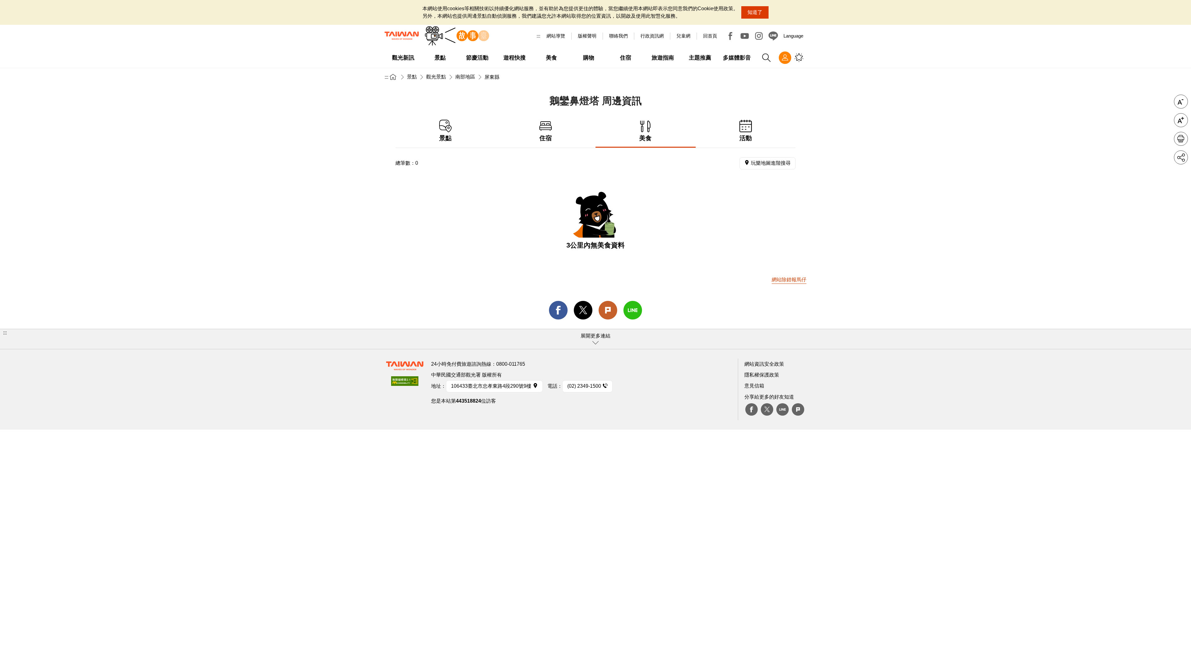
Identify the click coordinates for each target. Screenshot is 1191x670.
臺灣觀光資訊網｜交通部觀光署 (402, 35)
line (632, 310)
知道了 (754, 12)
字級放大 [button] (1181, 120)
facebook (558, 310)
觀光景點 (436, 76)
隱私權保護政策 (761, 374)
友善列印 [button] (1181, 139)
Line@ (773, 36)
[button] (595, 339)
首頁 (393, 77)
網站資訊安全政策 (764, 364)
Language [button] (793, 35)
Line (782, 409)
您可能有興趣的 (799, 57)
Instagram (759, 36)
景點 (412, 76)
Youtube (745, 36)
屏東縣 (491, 77)
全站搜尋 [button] (766, 57)
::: (538, 35)
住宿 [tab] (545, 138)
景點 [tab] (445, 138)
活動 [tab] (745, 138)
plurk (798, 409)
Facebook (730, 36)
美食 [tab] (645, 138)
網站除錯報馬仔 (789, 279)
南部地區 (465, 76)
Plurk (608, 310)
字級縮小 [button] (1181, 102)
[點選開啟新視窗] (404, 383)
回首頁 (710, 35)
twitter (583, 310)
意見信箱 (754, 385)
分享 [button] (1181, 157)
